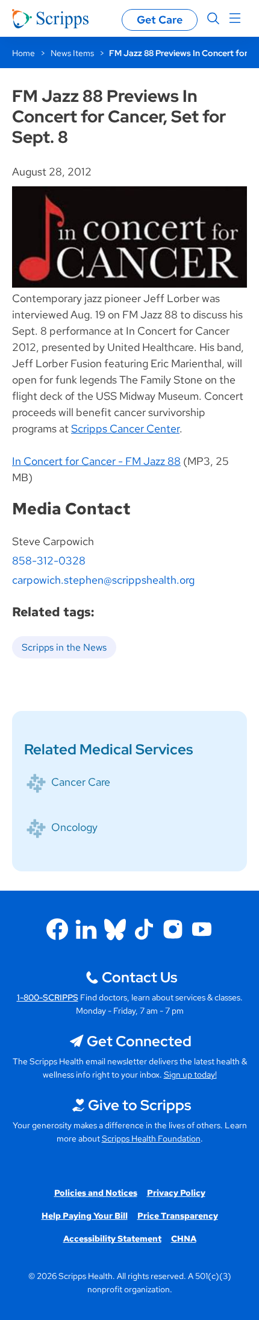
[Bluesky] (115, 929)
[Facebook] (57, 929)
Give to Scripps (139, 1105)
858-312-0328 (49, 560)
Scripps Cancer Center (125, 428)
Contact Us (139, 977)
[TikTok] (144, 929)
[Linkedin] (86, 929)
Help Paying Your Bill (85, 1215)
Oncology (74, 827)
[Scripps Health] (50, 19)
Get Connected (139, 1041)
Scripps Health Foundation (151, 1138)
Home (23, 53)
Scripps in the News (64, 647)
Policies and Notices (95, 1192)
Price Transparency (177, 1215)
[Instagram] (172, 929)
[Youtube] (201, 929)
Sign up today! (190, 1074)
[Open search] (213, 19)
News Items (72, 53)
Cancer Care (80, 782)
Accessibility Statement (112, 1238)
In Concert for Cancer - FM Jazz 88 (96, 461)
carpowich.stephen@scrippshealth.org (103, 580)
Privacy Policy (176, 1192)
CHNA (183, 1238)
